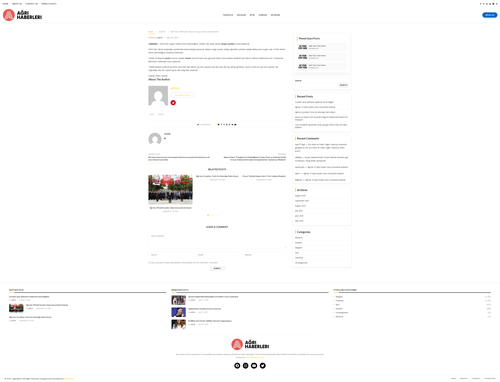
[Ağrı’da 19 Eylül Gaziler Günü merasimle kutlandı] (170, 189)
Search (298, 80)
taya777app (300, 144)
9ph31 (297, 173)
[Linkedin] (487, 4)
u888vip (298, 157)
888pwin (298, 180)
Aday (152, 114)
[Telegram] (493, 4)
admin (160, 37)
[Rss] (496, 4)
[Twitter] (484, 4)
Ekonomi (275, 15)
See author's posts (182, 95)
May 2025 (299, 221)
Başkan (161, 114)
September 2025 (302, 200)
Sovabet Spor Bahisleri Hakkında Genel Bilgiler (314, 102)
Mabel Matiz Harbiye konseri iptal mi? (204, 309)
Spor (252, 15)
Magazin (241, 15)
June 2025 (299, 216)
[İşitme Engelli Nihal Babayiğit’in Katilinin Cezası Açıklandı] (178, 300)
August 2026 (300, 195)
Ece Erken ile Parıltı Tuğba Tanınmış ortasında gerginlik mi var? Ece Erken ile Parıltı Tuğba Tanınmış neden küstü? (320, 147)
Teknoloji (228, 15)
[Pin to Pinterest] (227, 124)
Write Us (490, 15)
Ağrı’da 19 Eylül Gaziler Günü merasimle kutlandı (170, 208)
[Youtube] (490, 4)
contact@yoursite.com (255, 357)
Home (5, 4)
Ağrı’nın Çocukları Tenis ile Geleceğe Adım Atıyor (217, 176)
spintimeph (299, 167)
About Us (17, 4)
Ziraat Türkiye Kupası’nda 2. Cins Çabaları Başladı (264, 176)
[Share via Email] (235, 124)
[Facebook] (480, 4)
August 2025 (300, 206)
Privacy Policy (49, 4)
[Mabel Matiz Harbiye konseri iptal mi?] (178, 312)
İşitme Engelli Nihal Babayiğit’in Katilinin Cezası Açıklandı (213, 296)
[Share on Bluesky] (232, 124)
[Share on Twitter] (224, 124)
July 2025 (299, 211)
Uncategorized (301, 262)
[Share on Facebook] (221, 124)
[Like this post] (219, 124)
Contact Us (32, 4)
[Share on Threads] (229, 124)
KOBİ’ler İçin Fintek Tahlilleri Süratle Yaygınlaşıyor (210, 321)
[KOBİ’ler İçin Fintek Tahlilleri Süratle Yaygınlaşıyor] (178, 324)
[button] (152, 195)
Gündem (263, 15)
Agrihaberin (69, 378)
